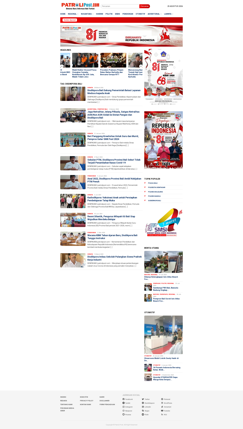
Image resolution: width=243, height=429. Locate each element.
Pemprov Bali (102, 109)
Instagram (129, 407)
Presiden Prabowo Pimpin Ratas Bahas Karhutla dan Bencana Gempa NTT (100, 72)
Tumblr (127, 403)
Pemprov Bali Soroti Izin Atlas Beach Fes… (166, 300)
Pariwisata (164, 294)
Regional (154, 275)
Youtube (167, 411)
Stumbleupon (150, 403)
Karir (102, 397)
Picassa (128, 415)
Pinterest (167, 399)
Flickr (147, 415)
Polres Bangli (154, 196)
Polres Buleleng (155, 192)
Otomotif (147, 356)
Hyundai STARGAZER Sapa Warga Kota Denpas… (165, 378)
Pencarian (145, 6)
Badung (147, 275)
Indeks (63, 397)
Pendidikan (91, 176)
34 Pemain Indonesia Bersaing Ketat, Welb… (166, 368)
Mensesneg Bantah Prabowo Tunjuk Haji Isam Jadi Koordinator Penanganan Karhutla (129, 73)
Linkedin (148, 407)
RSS (165, 415)
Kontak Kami (85, 404)
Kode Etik (84, 397)
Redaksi (63, 401)
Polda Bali (153, 183)
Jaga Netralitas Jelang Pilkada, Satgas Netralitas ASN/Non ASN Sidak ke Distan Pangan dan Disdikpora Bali (113, 114)
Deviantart (167, 407)
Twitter (147, 399)
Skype (147, 411)
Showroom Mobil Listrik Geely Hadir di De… (161, 359)
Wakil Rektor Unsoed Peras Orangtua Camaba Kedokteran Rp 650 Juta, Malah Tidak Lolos (72, 73)
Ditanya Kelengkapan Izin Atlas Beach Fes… (161, 278)
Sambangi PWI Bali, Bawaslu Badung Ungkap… (165, 289)
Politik (164, 283)
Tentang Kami (66, 404)
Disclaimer (104, 401)
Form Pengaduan (107, 404)
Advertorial (92, 109)
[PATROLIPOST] (80, 6)
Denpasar (156, 283)
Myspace (128, 411)
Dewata (90, 87)
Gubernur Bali (154, 201)
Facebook (129, 399)
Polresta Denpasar (156, 187)
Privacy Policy (86, 401)
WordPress (168, 403)
